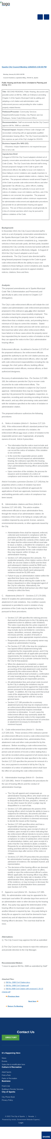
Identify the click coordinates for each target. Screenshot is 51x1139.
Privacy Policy (7, 1100)
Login (21, 1123)
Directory (11, 1037)
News (4, 1058)
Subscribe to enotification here (13, 1064)
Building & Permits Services (12, 1089)
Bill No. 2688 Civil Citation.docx (18, 982)
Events (4, 1061)
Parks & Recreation (9, 1078)
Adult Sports (6, 1072)
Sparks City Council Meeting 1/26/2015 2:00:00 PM (24, 67)
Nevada (31, 1116)
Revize (14, 1119)
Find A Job (6, 1086)
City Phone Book (8, 1097)
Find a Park (6, 1075)
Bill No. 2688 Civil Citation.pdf (17, 985)
